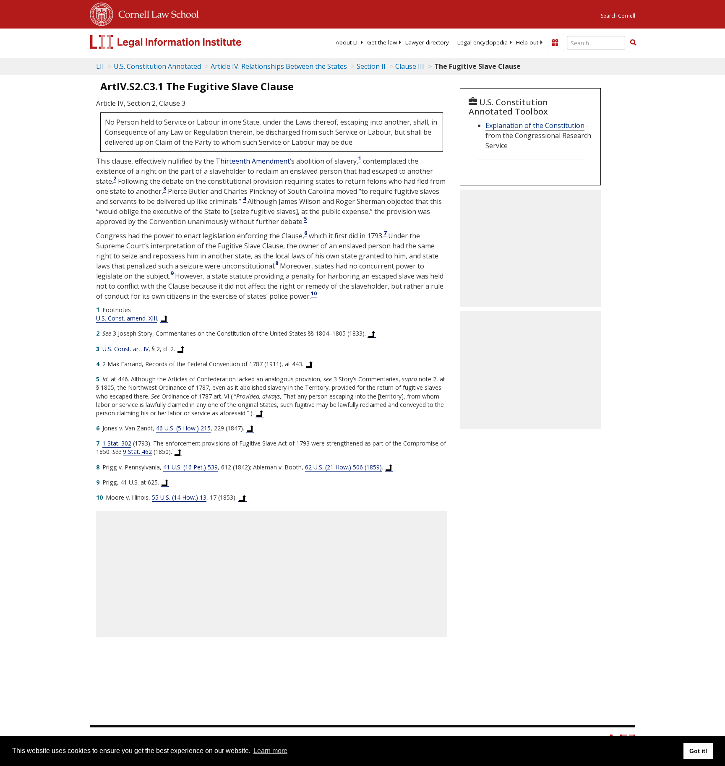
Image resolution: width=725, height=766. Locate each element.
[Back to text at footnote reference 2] (372, 333)
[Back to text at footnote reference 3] (181, 349)
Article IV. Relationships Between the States (279, 66)
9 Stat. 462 (137, 452)
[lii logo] (184, 42)
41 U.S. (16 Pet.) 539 (190, 467)
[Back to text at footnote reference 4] (309, 364)
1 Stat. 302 (116, 443)
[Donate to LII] (555, 42)
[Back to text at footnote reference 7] (178, 452)
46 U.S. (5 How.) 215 (183, 428)
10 (314, 293)
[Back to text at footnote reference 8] (389, 467)
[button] (633, 42)
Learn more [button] (270, 750)
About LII (347, 42)
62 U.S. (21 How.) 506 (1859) (343, 467)
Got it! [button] (698, 751)
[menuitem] (347, 42)
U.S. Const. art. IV (125, 349)
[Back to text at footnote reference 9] (165, 482)
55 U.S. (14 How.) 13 (179, 497)
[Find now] (633, 43)
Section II (371, 66)
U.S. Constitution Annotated (157, 66)
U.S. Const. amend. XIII (126, 318)
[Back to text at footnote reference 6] (250, 428)
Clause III (409, 66)
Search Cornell (618, 15)
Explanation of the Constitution (534, 125)
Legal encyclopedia (482, 42)
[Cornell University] (101, 13)
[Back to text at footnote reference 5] (260, 413)
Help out (527, 42)
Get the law (382, 42)
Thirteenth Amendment (253, 161)
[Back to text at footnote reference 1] (164, 318)
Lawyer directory (427, 42)
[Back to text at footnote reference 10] (242, 497)
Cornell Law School (156, 13)
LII (100, 66)
